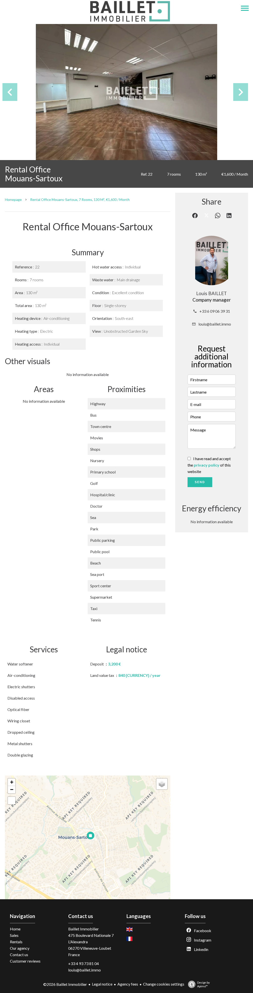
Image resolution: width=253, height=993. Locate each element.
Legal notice (102, 984)
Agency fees (127, 984)
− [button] (11, 789)
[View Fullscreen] (11, 800)
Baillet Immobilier (83, 928)
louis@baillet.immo (214, 324)
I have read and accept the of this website (209, 465)
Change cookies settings (163, 984)
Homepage (13, 199)
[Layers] (161, 784)
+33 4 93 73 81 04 (83, 963)
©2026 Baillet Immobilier (65, 984)
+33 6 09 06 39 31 (214, 311)
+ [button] (11, 782)
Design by (203, 984)
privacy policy (206, 465)
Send (200, 482)
